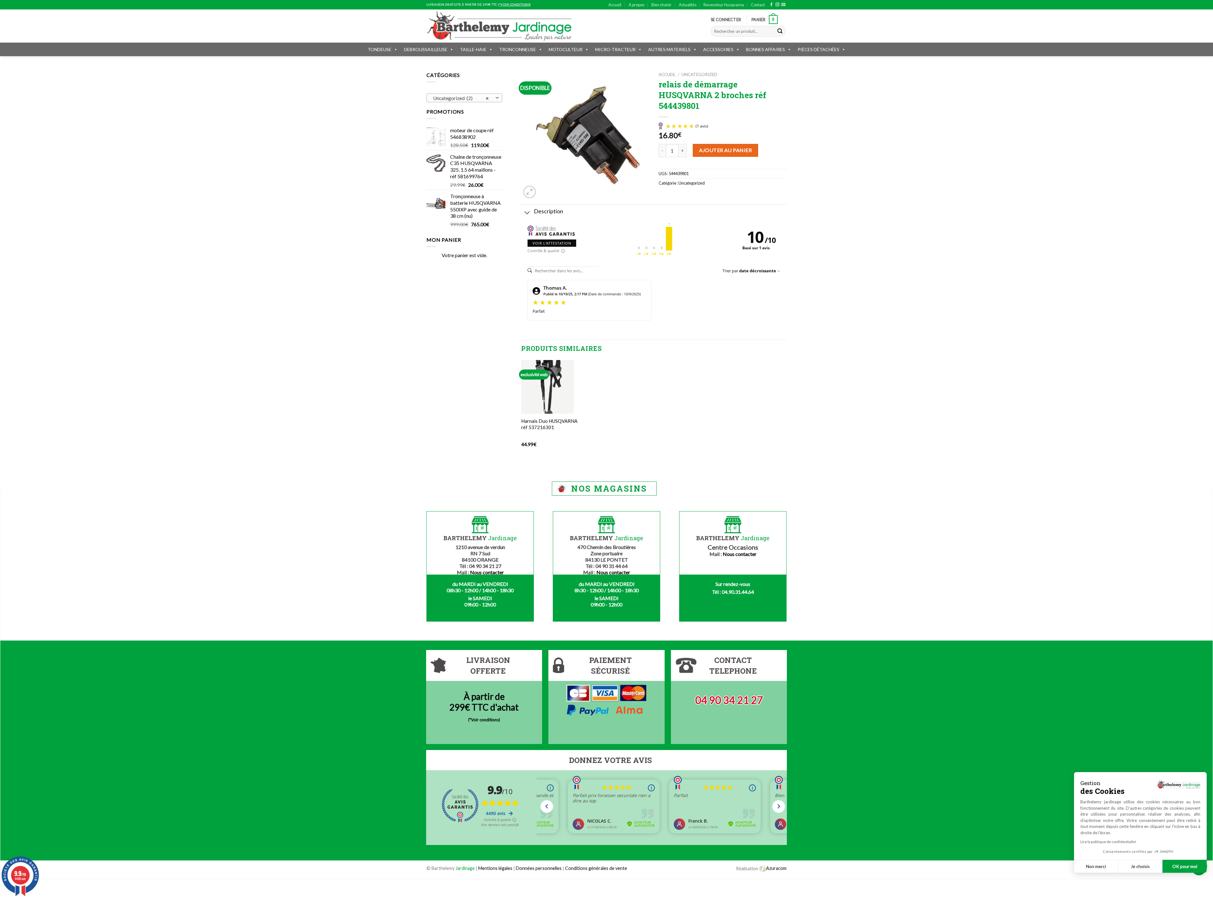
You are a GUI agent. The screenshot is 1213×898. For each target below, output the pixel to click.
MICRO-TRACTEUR (615, 49)
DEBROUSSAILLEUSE (425, 49)
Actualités (688, 4)
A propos (636, 4)
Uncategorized (699, 74)
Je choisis (1140, 866)
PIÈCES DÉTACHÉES (818, 49)
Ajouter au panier (725, 150)
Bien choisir (661, 4)
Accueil (614, 4)
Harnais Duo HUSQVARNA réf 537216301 (549, 424)
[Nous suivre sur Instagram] (777, 5)
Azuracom (776, 868)
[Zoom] (529, 192)
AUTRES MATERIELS (669, 49)
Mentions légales (495, 868)
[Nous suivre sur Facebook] (771, 5)
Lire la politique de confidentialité (1108, 841)
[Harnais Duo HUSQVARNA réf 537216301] (547, 387)
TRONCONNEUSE (517, 49)
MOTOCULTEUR (565, 49)
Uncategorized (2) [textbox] (461, 98)
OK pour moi (1184, 866)
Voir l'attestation (552, 243)
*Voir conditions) (484, 719)
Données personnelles (539, 868)
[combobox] (464, 97)
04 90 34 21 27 (729, 700)
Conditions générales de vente (596, 868)
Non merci (1096, 866)
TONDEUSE (379, 49)
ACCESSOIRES (718, 49)
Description (548, 211)
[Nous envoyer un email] (783, 5)
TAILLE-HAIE (473, 49)
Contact (758, 4)
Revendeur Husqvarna (723, 4)
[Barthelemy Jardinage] (499, 25)
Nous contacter (487, 572)
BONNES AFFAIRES (765, 49)
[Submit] (780, 31)
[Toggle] (527, 213)
